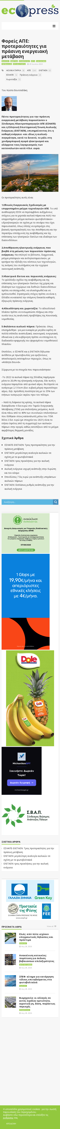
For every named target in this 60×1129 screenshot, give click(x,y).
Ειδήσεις (5, 61)
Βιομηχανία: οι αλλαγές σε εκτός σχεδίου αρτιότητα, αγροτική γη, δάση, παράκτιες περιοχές (37, 1002)
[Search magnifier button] (55, 502)
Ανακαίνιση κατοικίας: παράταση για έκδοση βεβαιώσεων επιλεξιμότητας (36, 958)
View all (50, 926)
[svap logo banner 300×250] (26, 815)
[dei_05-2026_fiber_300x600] (26, 601)
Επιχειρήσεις (24, 61)
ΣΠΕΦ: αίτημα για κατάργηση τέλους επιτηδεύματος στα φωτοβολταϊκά (36, 979)
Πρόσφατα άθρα (12, 927)
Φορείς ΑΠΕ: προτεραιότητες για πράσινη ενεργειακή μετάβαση (25, 48)
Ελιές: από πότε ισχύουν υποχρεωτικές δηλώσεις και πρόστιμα (36, 937)
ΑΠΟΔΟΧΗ (11, 1123)
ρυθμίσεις (8, 1117)
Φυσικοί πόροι (19, 64)
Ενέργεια (14, 61)
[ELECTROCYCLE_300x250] (26, 533)
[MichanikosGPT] (22, 770)
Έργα (33, 61)
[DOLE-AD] (30, 698)
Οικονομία (41, 61)
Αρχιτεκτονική (26, 964)
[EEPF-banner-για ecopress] (30, 899)
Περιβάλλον (7, 64)
